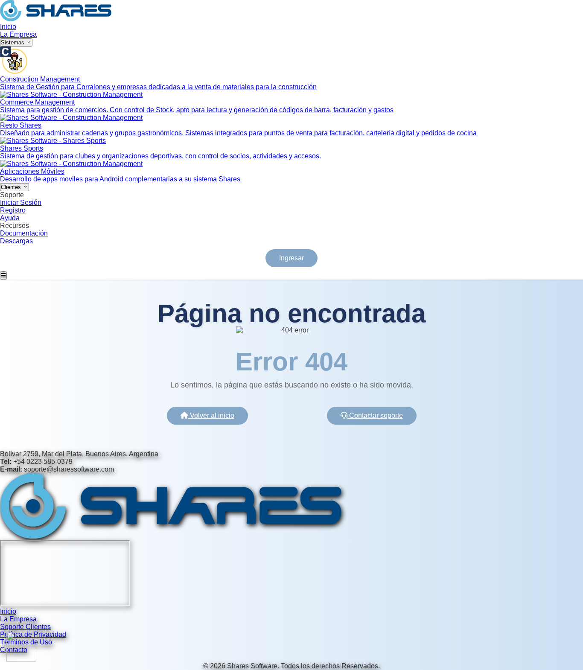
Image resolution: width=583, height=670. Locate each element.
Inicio (8, 26)
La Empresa (18, 34)
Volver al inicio (211, 415)
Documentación (24, 233)
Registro (13, 210)
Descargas (16, 241)
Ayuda (10, 217)
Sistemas (13, 42)
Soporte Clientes (25, 626)
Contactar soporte (375, 415)
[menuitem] (291, 69)
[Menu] (3, 275)
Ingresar (291, 258)
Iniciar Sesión (20, 202)
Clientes (12, 187)
